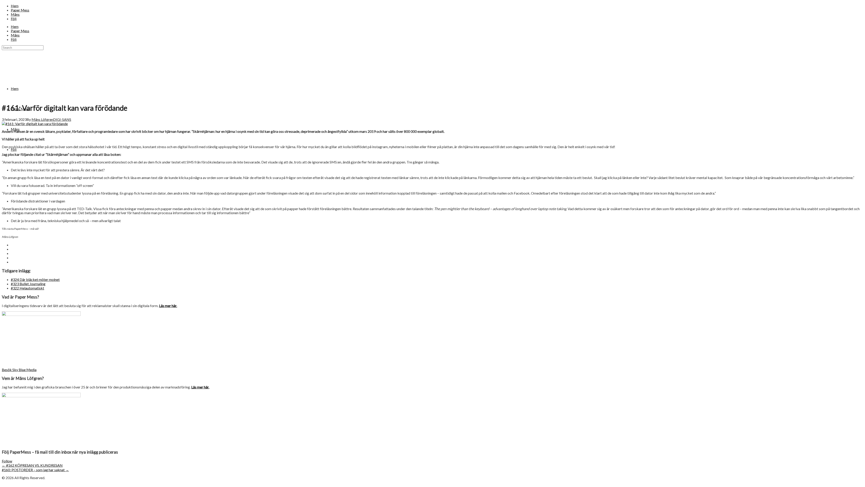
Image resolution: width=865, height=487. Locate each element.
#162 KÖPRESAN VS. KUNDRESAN (32, 465)
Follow (7, 461)
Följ (13, 18)
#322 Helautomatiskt (27, 288)
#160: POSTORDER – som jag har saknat (35, 470)
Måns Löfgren (42, 119)
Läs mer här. (168, 305)
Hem (14, 6)
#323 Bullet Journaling (28, 284)
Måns (15, 14)
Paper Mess (20, 10)
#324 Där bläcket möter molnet (35, 279)
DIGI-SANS (62, 119)
